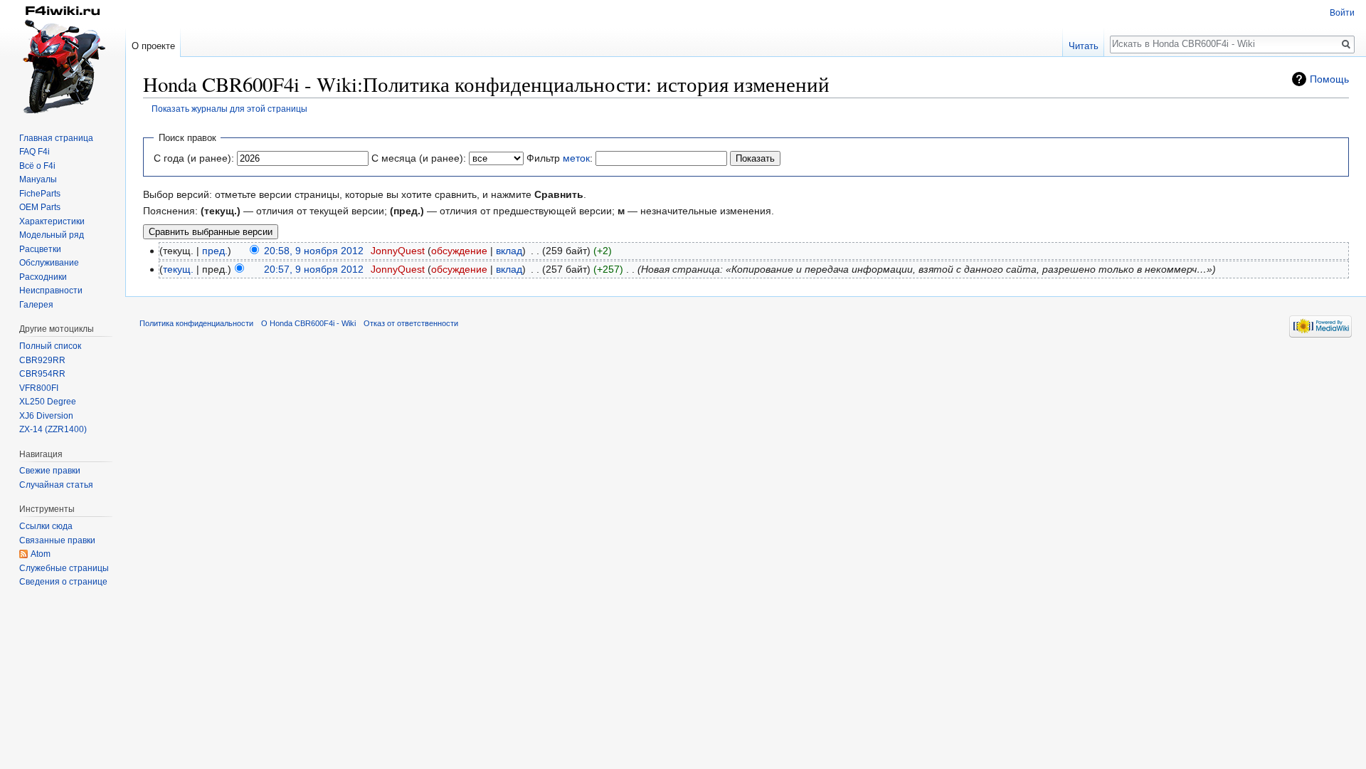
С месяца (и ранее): (418, 158)
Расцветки (40, 249)
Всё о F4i (37, 166)
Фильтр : (559, 158)
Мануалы (38, 179)
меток (576, 158)
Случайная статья (56, 485)
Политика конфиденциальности (196, 323)
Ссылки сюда (46, 526)
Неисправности (51, 290)
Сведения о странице (63, 582)
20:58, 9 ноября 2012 (314, 250)
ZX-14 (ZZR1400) (53, 429)
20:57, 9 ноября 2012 (314, 269)
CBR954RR (42, 374)
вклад (509, 250)
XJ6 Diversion (46, 416)
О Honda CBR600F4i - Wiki (308, 323)
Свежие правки (49, 471)
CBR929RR (42, 360)
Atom (41, 554)
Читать (1083, 46)
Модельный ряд (51, 235)
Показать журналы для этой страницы (229, 108)
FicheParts (39, 194)
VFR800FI (38, 388)
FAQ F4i (34, 152)
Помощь (1329, 79)
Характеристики (52, 221)
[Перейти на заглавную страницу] (63, 57)
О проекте (153, 46)
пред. (215, 250)
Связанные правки (57, 540)
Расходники (43, 277)
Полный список (50, 346)
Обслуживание (49, 263)
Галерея (36, 305)
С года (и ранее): (194, 158)
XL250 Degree (47, 402)
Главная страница (56, 138)
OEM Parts (39, 207)
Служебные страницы (64, 568)
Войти (1342, 13)
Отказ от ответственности (411, 323)
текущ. (178, 269)
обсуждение (459, 250)
